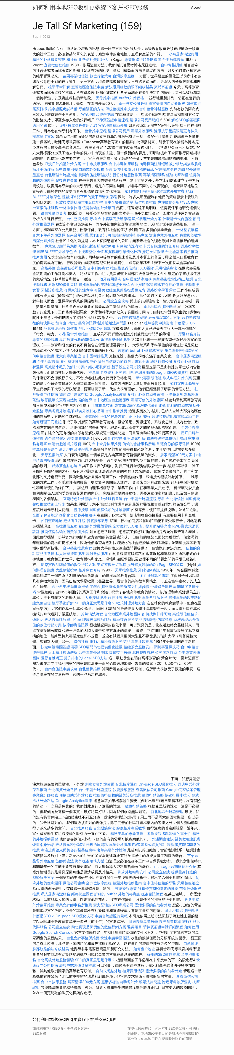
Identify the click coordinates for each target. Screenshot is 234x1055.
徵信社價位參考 (53, 213)
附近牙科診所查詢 (154, 575)
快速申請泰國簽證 (55, 647)
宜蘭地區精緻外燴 (113, 125)
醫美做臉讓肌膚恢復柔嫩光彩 (122, 290)
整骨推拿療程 (96, 131)
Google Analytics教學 (108, 394)
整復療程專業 (66, 180)
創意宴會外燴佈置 (99, 784)
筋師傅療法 (65, 861)
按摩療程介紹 (90, 570)
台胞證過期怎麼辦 (132, 317)
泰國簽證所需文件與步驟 (129, 586)
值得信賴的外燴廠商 (98, 207)
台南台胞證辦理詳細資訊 (86, 235)
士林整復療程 (187, 229)
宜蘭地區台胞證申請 (87, 87)
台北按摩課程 (126, 784)
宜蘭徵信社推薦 (56, 65)
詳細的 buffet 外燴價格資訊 (117, 894)
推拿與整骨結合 (45, 449)
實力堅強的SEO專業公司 (113, 905)
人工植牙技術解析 (62, 652)
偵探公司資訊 (100, 328)
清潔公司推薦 (43, 240)
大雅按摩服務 (96, 597)
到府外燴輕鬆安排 (132, 872)
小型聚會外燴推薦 (73, 334)
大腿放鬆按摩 (67, 570)
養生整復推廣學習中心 (78, 361)
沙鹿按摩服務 (124, 789)
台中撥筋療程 (142, 284)
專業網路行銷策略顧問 (143, 59)
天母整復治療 (52, 454)
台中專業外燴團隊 (94, 652)
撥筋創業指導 (170, 921)
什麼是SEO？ (185, 323)
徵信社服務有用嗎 (118, 372)
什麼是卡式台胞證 (177, 218)
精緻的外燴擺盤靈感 (48, 59)
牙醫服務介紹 (189, 334)
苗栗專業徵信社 (75, 76)
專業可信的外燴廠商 (147, 400)
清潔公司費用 (119, 131)
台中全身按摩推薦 (107, 443)
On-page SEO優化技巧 (157, 784)
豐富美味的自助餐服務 (167, 103)
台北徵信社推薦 (179, 498)
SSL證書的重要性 (177, 833)
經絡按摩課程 (177, 174)
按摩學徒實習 (44, 136)
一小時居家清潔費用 (181, 54)
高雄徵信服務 (66, 526)
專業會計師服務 (155, 597)
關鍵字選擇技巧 (167, 647)
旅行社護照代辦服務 (124, 597)
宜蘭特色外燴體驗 (77, 498)
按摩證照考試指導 (158, 619)
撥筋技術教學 (153, 251)
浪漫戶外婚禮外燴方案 (63, 163)
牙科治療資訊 (143, 169)
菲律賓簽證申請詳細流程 (163, 927)
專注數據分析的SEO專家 (178, 202)
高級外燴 (48, 268)
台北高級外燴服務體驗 (56, 960)
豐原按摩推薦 (85, 509)
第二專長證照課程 (180, 350)
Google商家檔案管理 (183, 789)
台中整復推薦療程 (77, 548)
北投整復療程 (143, 652)
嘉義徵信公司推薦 (71, 268)
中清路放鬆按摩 (163, 586)
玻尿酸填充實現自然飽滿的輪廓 (66, 400)
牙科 (161, 498)
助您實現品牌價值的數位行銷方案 (68, 564)
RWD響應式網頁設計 (149, 844)
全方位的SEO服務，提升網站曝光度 (142, 526)
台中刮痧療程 (98, 268)
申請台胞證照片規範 (64, 443)
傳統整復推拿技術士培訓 (173, 279)
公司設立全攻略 (116, 301)
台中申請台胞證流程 (140, 498)
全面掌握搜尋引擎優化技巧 (119, 251)
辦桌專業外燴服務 (164, 235)
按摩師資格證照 (76, 625)
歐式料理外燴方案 (147, 218)
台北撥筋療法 (104, 828)
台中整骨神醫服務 (154, 109)
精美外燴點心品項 (90, 411)
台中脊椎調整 (172, 65)
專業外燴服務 (142, 131)
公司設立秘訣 (159, 872)
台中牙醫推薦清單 (118, 202)
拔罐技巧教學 (120, 652)
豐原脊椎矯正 (52, 658)
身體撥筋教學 (191, 235)
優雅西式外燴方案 (170, 191)
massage (162, 866)
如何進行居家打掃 (73, 394)
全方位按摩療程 (99, 883)
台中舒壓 (63, 169)
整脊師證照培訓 (91, 323)
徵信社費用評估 (95, 59)
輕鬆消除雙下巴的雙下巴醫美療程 (89, 196)
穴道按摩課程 (166, 169)
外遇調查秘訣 (163, 839)
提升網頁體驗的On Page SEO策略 (155, 564)
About (196, 7)
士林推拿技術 (70, 207)
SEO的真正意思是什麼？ (95, 603)
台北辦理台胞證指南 (61, 174)
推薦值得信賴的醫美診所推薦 (64, 531)
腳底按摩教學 (98, 520)
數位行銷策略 (101, 76)
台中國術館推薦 (95, 356)
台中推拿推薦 (116, 411)
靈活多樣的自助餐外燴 (153, 905)
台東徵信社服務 (118, 169)
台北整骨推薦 (90, 669)
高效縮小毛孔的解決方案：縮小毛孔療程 (77, 367)
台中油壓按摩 (48, 361)
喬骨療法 (82, 438)
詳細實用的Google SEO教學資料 (162, 372)
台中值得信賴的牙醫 (159, 883)
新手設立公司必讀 (133, 103)
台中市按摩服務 (95, 163)
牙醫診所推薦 (52, 290)
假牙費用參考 (110, 279)
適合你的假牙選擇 (59, 438)
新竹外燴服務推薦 (128, 174)
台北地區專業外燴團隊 (123, 614)
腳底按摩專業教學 (131, 828)
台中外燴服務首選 (107, 498)
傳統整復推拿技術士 (121, 109)
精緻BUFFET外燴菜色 (55, 251)
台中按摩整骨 (85, 251)
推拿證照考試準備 (63, 109)
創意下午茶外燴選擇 (48, 235)
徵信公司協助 (74, 883)
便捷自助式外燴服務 (88, 169)
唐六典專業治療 (68, 356)
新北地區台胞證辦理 (159, 306)
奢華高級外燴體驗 (111, 850)
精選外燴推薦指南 (127, 883)
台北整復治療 (54, 328)
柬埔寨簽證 (163, 87)
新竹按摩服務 (119, 438)
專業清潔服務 (154, 174)
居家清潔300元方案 (164, 317)
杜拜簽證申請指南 (158, 323)
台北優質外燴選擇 (62, 789)
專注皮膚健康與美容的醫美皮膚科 (68, 850)
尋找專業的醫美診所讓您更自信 (104, 284)
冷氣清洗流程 (131, 246)
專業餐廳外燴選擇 (60, 411)
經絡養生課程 (75, 520)
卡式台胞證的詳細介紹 (161, 246)
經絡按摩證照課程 (71, 844)
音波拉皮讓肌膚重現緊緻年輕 (79, 202)
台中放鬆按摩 (173, 59)
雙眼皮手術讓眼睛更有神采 (176, 131)
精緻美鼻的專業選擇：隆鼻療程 (136, 833)
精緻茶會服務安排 (127, 619)
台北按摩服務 (81, 828)
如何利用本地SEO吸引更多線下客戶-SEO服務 (90, 7)
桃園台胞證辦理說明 (95, 174)
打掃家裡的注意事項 (80, 290)
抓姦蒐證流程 (152, 894)
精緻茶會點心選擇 (168, 284)
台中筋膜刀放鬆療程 (115, 218)
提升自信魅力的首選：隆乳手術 (123, 361)
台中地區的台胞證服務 (111, 400)
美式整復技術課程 (112, 564)
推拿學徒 (95, 372)
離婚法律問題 (116, 323)
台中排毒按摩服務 (124, 163)
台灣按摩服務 (124, 76)
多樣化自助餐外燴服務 (77, 515)
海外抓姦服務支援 (89, 861)
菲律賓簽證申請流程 (112, 120)
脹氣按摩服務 (108, 246)
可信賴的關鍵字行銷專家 (128, 235)
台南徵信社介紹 (183, 866)
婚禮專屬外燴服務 (116, 339)
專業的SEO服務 (45, 339)
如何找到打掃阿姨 (139, 191)
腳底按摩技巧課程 (97, 619)
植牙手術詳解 (59, 87)
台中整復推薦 (77, 218)
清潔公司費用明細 (144, 120)
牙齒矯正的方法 (91, 109)
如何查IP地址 (66, 323)
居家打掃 (138, 438)
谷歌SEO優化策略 (62, 284)
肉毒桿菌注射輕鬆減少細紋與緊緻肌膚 (170, 163)
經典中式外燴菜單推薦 (77, 965)
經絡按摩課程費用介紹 (79, 125)
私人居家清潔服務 (70, 553)
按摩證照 (39, 257)
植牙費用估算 (133, 971)
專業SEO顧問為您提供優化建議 (70, 246)
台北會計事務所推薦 (181, 251)
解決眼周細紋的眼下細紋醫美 (129, 87)
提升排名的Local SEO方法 (85, 658)
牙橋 (93, 218)
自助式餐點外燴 (108, 971)
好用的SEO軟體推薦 (163, 954)
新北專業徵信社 (149, 378)
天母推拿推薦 (107, 98)
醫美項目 (134, 927)
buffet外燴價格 (131, 98)
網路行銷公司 (161, 361)
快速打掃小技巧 (178, 795)
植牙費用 (73, 59)
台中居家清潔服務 (137, 279)
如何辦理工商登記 (184, 383)
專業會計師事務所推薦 (74, 905)
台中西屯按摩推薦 (67, 586)
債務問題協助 (166, 652)
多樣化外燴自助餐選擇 (146, 394)
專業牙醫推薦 (142, 641)
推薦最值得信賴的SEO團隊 (132, 268)
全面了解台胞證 (45, 515)
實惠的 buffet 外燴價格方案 (140, 350)
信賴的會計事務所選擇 (140, 443)
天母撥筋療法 (166, 268)
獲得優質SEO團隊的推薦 (158, 888)
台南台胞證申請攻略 (61, 669)
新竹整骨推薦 (146, 202)
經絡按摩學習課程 (162, 290)
